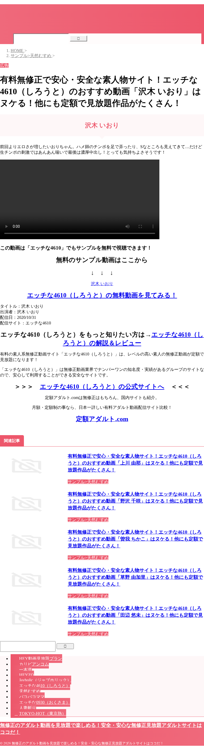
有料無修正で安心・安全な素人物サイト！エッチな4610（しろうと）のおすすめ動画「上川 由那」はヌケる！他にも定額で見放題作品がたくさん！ (135, 463)
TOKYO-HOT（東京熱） (42, 713)
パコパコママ (32, 697)
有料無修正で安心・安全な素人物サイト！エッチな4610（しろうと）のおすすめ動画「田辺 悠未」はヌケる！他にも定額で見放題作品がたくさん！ (135, 615)
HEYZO (26, 675)
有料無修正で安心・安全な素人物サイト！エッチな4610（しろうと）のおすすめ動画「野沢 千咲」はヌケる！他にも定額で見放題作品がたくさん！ (135, 501)
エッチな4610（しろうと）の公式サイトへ (102, 386)
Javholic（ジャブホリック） (45, 680)
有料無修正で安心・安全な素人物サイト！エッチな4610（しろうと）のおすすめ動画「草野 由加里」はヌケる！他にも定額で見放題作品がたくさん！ (135, 577)
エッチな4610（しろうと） (44, 685)
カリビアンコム (34, 664)
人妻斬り (27, 708)
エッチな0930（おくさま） (44, 702)
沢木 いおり (102, 283)
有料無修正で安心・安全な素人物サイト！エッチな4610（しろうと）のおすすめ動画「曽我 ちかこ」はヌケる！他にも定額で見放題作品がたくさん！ (135, 538)
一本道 (25, 669)
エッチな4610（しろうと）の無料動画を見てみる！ (102, 295)
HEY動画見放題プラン (40, 658)
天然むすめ (29, 691)
